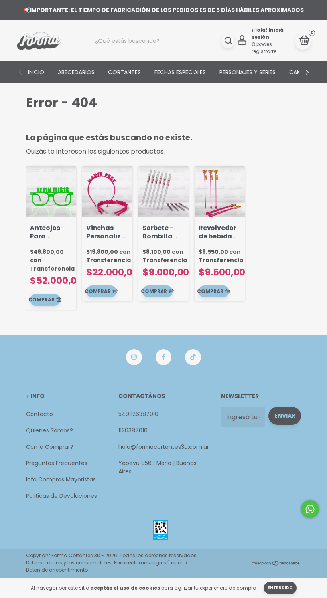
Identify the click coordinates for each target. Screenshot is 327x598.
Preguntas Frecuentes (56, 463)
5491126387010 (138, 414)
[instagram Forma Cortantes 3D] (134, 357)
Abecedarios (76, 72)
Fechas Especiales (180, 72)
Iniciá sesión (268, 33)
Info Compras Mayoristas (61, 479)
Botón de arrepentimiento (57, 569)
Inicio (36, 72)
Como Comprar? (49, 447)
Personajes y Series (247, 72)
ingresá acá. (167, 562)
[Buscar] (227, 41)
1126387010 (133, 430)
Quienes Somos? (49, 430)
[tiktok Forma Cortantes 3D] (193, 357)
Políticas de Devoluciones (61, 496)
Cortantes (124, 72)
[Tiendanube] (276, 563)
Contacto (39, 414)
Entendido (280, 588)
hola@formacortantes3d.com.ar (163, 447)
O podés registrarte (264, 48)
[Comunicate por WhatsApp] (310, 509)
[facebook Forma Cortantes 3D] (163, 357)
